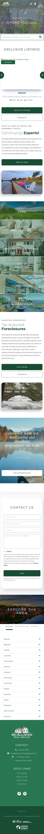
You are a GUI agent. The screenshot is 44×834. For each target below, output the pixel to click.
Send (22, 573)
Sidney (6, 700)
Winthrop (7, 716)
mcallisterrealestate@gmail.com (23, 753)
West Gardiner (9, 711)
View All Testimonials (22, 473)
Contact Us (22, 118)
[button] (40, 37)
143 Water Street (23, 759)
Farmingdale (8, 661)
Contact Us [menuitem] (21, 784)
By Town (9, 626)
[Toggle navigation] (40, 4)
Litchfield (7, 656)
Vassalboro (7, 705)
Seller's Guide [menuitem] (22, 780)
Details (22, 79)
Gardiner (7, 667)
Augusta (7, 639)
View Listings (22, 367)
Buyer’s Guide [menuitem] (22, 777)
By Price (34, 626)
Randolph (7, 694)
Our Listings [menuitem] (22, 773)
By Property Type (22, 626)
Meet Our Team (22, 162)
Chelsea (6, 650)
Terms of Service (8, 580)
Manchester (8, 678)
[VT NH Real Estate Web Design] (22, 827)
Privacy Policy (33, 578)
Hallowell (7, 672)
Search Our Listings (22, 110)
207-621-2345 (31, 4)
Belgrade (7, 645)
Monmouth (8, 683)
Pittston (6, 689)
